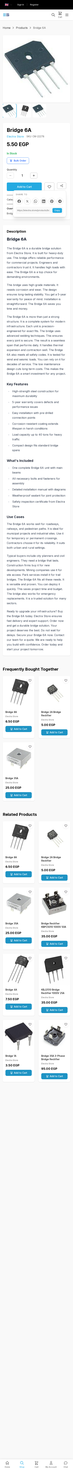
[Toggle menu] (66, 15)
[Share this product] (61, 186)
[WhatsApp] (35, 201)
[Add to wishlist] (49, 187)
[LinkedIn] (43, 201)
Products (22, 27)
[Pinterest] (51, 201)
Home (7, 27)
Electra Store (15, 136)
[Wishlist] (30, 680)
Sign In (20, 4)
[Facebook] (19, 201)
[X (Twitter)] (27, 201)
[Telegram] (60, 201)
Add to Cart (24, 186)
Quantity (12, 169)
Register (34, 4)
